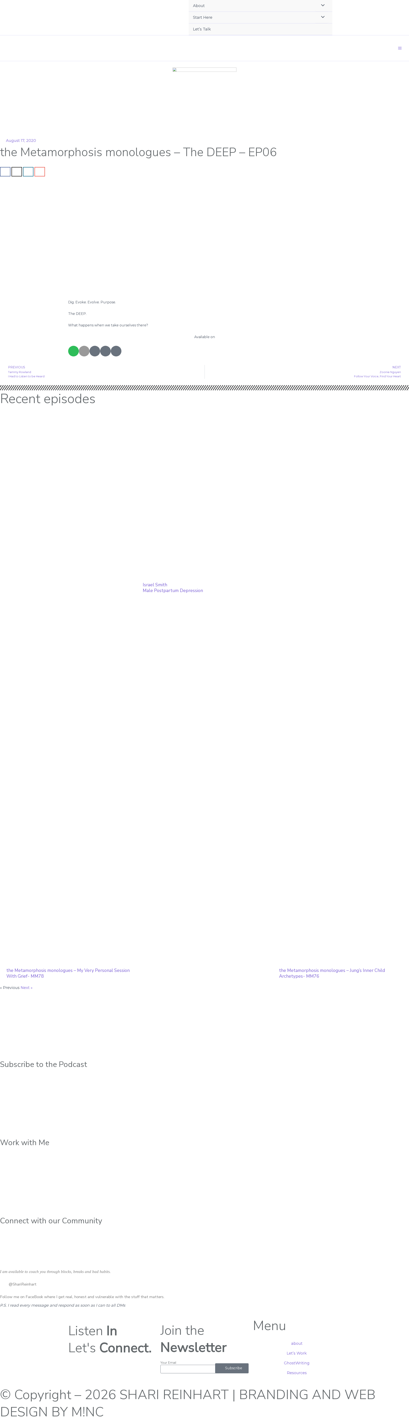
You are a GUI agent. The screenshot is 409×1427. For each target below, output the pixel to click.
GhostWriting (297, 1363)
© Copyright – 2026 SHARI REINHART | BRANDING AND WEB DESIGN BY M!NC (188, 1403)
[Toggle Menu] (321, 17)
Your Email (168, 1363)
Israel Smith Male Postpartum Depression (173, 588)
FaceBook (34, 1297)
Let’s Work (297, 1353)
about (296, 1343)
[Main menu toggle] (400, 48)
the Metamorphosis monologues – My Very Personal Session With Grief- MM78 (68, 973)
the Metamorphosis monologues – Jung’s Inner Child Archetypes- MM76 (332, 973)
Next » (27, 987)
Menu (269, 1326)
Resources (297, 1373)
